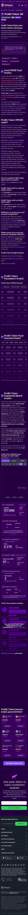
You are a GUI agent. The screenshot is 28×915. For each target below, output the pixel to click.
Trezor (21, 114)
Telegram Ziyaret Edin (9, 541)
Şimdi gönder (13, 533)
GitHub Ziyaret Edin (9, 573)
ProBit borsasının (13, 125)
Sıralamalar (11, 10)
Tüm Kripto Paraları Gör (14, 763)
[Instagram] (18, 865)
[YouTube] (8, 865)
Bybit (14, 106)
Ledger (14, 114)
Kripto (5, 10)
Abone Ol (21, 823)
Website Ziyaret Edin (21, 555)
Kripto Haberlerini (13, 256)
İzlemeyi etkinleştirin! (18, 49)
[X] (2, 865)
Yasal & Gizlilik (9, 913)
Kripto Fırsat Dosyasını (18, 247)
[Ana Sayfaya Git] (2, 10)
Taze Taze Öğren (14, 808)
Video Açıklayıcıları (17, 258)
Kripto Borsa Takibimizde (8, 108)
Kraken (19, 106)
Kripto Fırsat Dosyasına (16, 222)
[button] (22, 5)
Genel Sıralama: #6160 (6, 17)
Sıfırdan (8, 263)
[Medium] (16, 865)
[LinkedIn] (13, 865)
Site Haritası (3, 913)
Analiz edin (7, 726)
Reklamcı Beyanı (24, 913)
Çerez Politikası (16, 913)
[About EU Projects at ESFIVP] (6, 878)
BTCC (24, 106)
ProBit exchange (13, 140)
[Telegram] (5, 865)
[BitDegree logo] (5, 887)
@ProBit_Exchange (13, 458)
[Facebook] (10, 865)
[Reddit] (21, 865)
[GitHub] (24, 865)
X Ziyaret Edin (22, 504)
